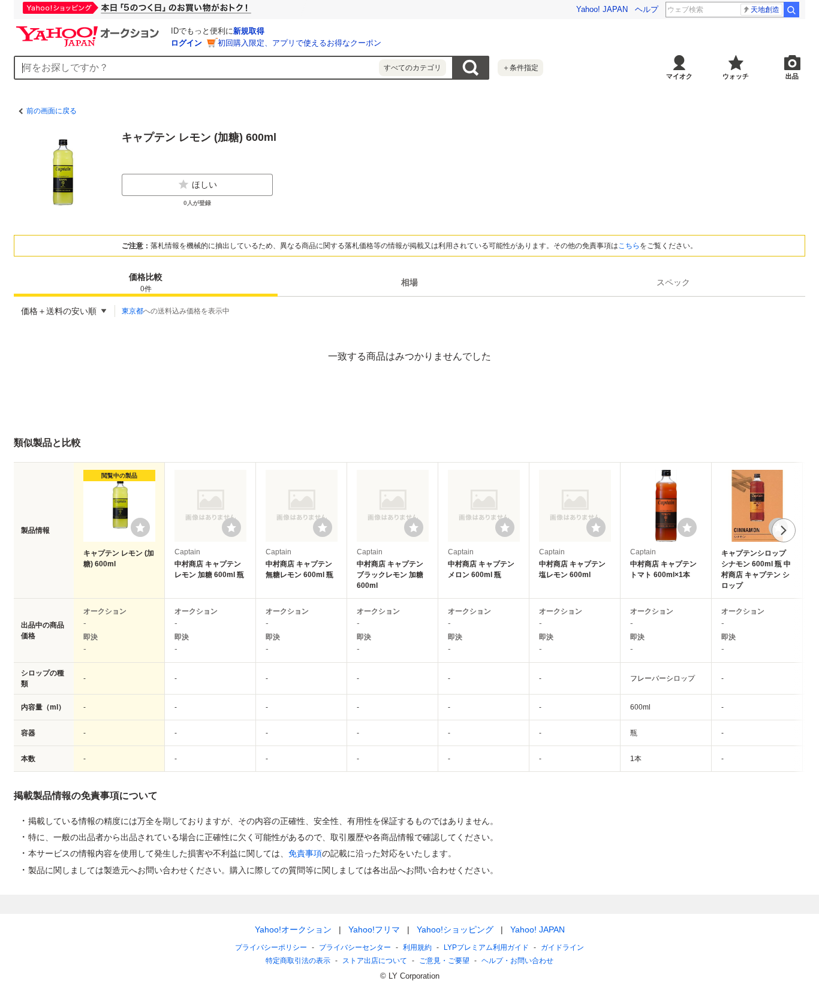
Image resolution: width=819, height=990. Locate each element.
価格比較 (145, 282)
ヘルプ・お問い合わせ (517, 960)
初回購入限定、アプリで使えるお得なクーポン (299, 42)
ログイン (186, 42)
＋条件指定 (520, 68)
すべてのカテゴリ (412, 68)
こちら (629, 246)
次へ (784, 530)
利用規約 (417, 947)
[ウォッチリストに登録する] (140, 527)
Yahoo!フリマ (374, 929)
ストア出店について (374, 960)
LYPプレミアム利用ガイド (486, 947)
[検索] (791, 9)
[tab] (146, 282)
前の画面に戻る (51, 111)
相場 (409, 282)
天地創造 (765, 9)
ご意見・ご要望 (444, 960)
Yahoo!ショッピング (455, 929)
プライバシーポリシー (271, 947)
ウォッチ (735, 76)
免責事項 (305, 853)
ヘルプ (646, 9)
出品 (792, 76)
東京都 (132, 311)
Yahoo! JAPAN (602, 9)
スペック (673, 282)
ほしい (204, 184)
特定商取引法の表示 (298, 960)
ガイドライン (562, 947)
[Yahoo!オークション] (89, 29)
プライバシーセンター (355, 947)
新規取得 (248, 30)
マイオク (679, 76)
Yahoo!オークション (293, 929)
